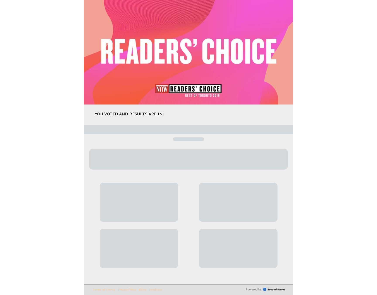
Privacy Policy (127, 290)
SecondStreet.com (274, 289)
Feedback (155, 290)
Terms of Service (104, 290)
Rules (142, 290)
